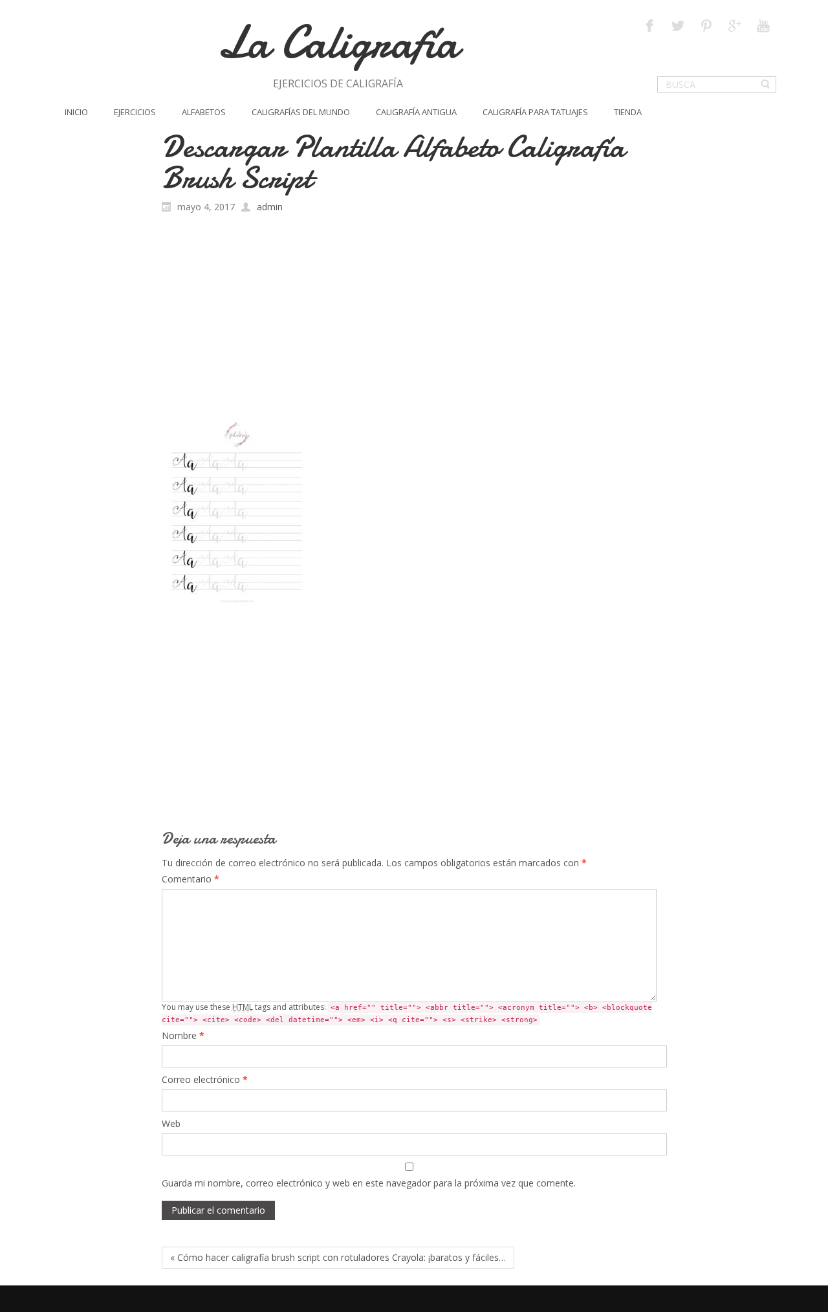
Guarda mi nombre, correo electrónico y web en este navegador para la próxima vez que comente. (369, 1183)
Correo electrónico (205, 1079)
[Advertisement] (414, 317)
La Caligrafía (338, 42)
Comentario (190, 879)
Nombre (183, 1035)
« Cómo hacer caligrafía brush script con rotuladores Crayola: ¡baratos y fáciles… (338, 1257)
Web (171, 1123)
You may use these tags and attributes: (407, 1012)
